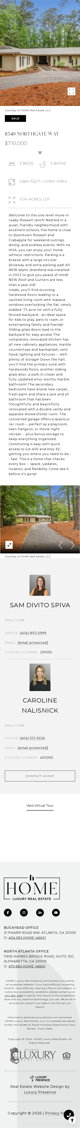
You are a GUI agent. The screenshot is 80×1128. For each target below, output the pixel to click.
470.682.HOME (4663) (27, 966)
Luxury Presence (40, 1092)
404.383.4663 (14, 995)
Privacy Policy (58, 1113)
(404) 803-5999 (33, 633)
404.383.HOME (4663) (27, 938)
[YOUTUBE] (56, 913)
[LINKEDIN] (40, 913)
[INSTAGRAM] (24, 913)
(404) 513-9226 (32, 738)
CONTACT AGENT (40, 776)
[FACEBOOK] (8, 913)
